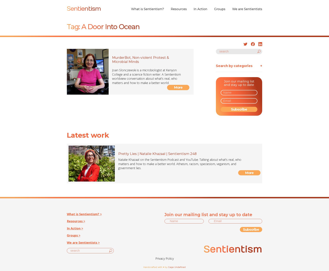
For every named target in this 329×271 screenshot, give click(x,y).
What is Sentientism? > (84, 214)
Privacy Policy (164, 258)
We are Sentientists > (83, 242)
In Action (200, 9)
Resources (179, 9)
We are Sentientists (247, 9)
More (178, 87)
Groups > (73, 235)
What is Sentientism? (147, 9)
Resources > (76, 221)
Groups (219, 9)
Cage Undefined (177, 267)
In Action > (75, 228)
